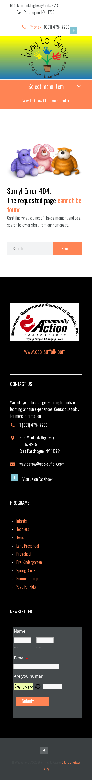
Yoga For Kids (26, 587)
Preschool (23, 554)
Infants (21, 521)
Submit (28, 701)
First (16, 647)
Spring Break (25, 570)
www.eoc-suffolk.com (45, 351)
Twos (20, 537)
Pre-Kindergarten (29, 562)
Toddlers (22, 529)
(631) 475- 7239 (57, 27)
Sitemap (66, 762)
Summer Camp (27, 578)
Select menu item (46, 86)
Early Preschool (27, 546)
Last (38, 647)
